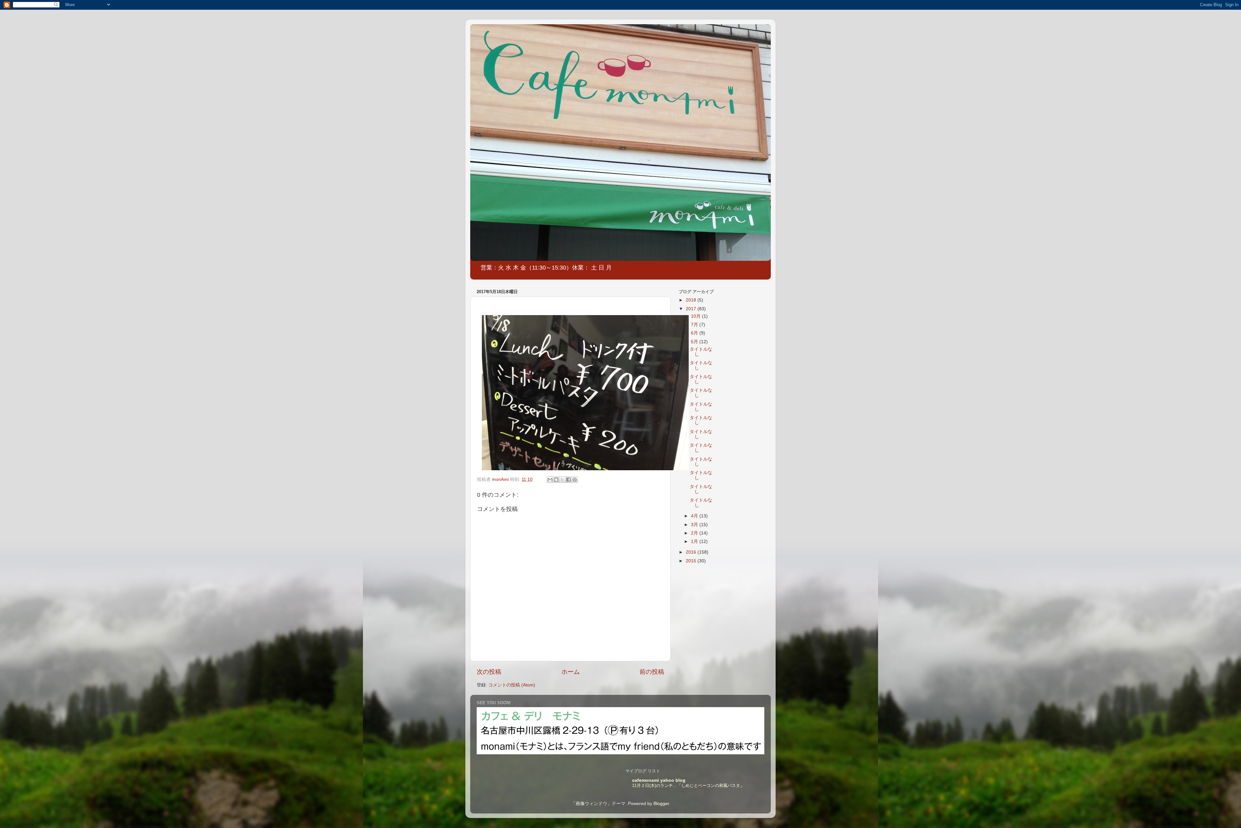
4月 (695, 516)
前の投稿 (652, 671)
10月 (696, 316)
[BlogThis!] (556, 479)
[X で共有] (562, 479)
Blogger (661, 803)
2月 (695, 533)
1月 (695, 541)
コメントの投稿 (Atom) (511, 685)
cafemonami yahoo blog (658, 780)
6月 (695, 333)
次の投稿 (489, 671)
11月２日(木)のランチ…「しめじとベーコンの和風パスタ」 (688, 785)
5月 (695, 341)
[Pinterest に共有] (574, 479)
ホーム (570, 671)
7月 (695, 324)
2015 (691, 560)
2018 (691, 300)
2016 (691, 552)
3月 (695, 524)
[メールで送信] (550, 479)
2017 (691, 308)
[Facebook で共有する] (568, 479)
